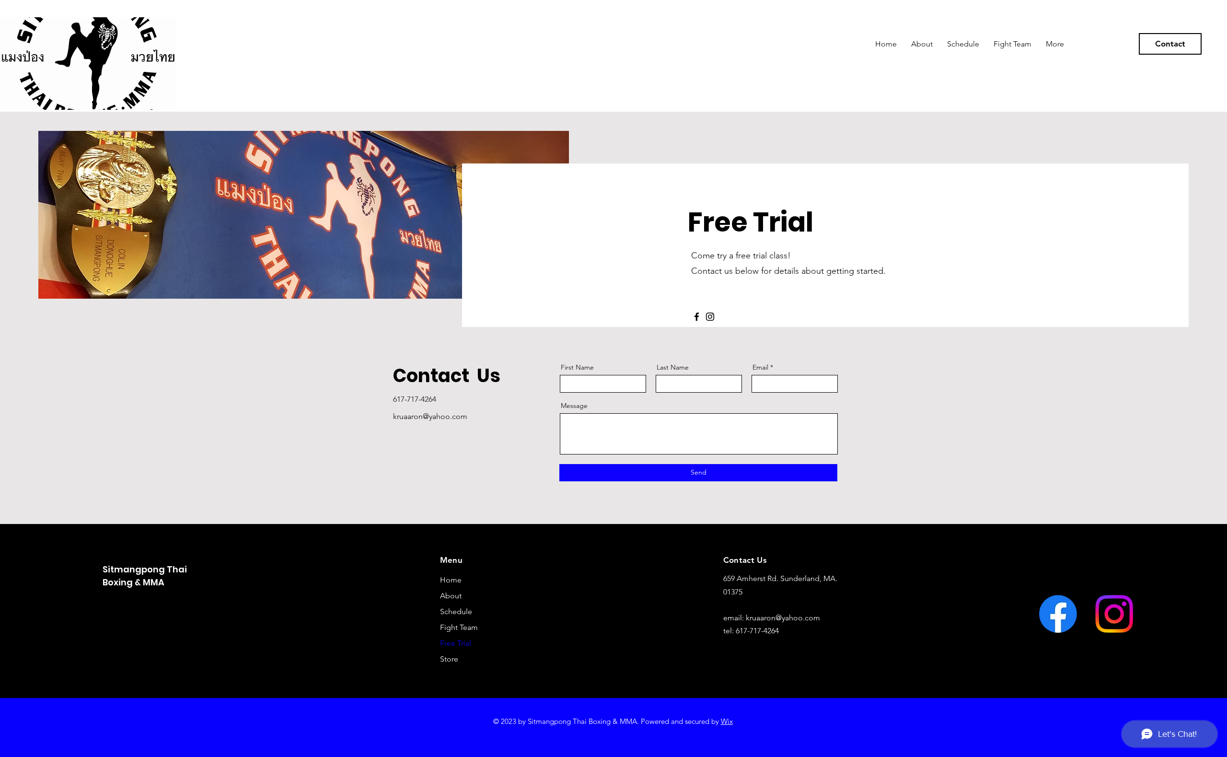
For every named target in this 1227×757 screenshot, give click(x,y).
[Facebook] (696, 316)
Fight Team (459, 627)
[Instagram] (710, 316)
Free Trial (455, 643)
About (451, 595)
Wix (727, 721)
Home (451, 579)
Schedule (456, 611)
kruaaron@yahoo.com (783, 617)
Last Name (673, 367)
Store (449, 659)
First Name (577, 367)
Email (760, 367)
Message (574, 405)
